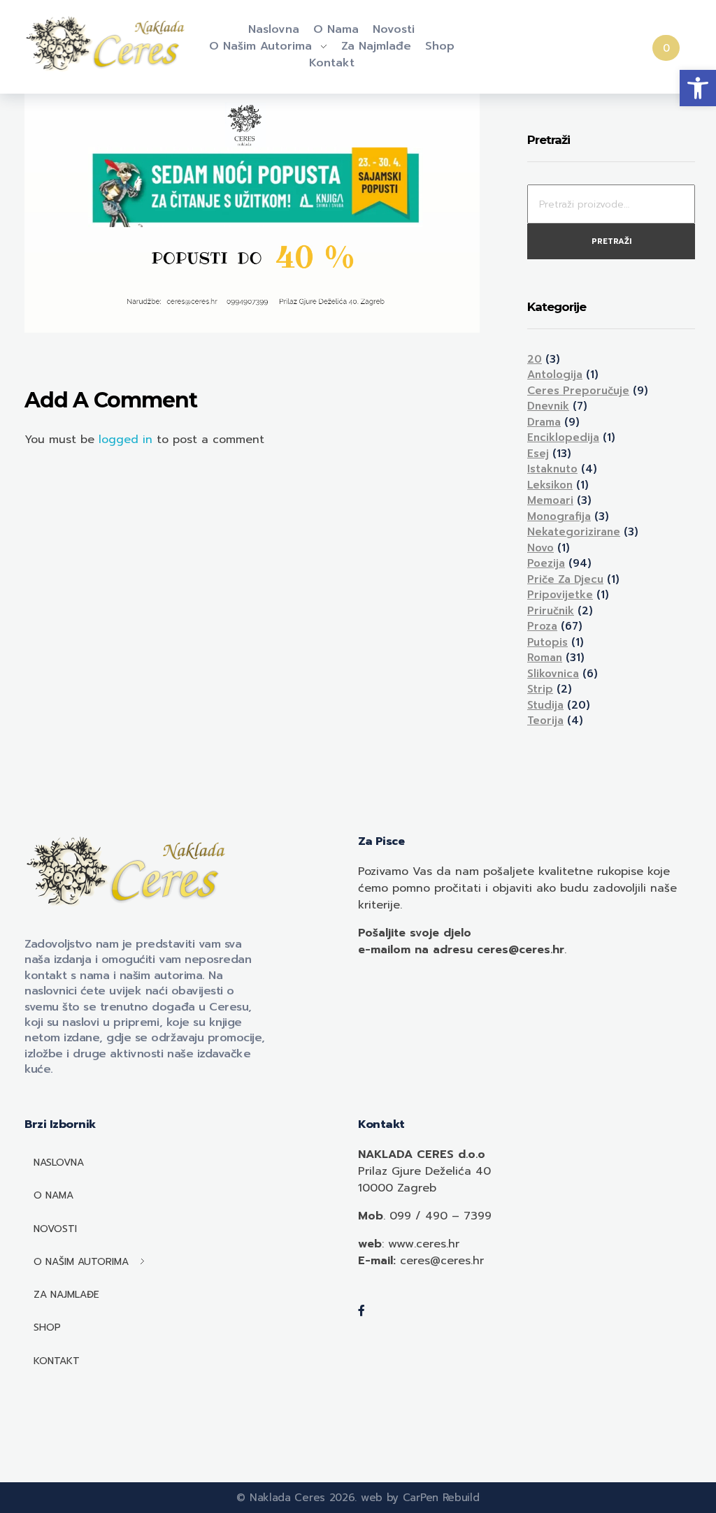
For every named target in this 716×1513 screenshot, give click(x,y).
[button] (698, 88)
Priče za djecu (565, 579)
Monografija (559, 516)
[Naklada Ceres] (108, 44)
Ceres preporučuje (578, 390)
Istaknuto (552, 469)
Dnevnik (548, 406)
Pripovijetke (560, 594)
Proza (542, 626)
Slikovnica (553, 673)
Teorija (545, 720)
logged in (128, 439)
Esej (538, 453)
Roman (544, 657)
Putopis (547, 642)
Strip (540, 689)
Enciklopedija (563, 437)
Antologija (554, 374)
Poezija (546, 563)
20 (534, 359)
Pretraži (611, 241)
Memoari (550, 500)
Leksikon (550, 485)
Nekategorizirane (573, 532)
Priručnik (550, 610)
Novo (540, 548)
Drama (544, 422)
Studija (545, 705)
